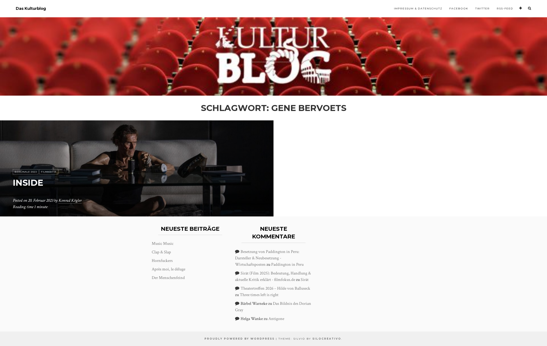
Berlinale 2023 (26, 171)
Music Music (163, 243)
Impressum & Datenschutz (418, 8)
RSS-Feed (505, 8)
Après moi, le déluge (168, 269)
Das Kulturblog (31, 8)
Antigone (276, 318)
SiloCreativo (326, 338)
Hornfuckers (162, 260)
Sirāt (305, 279)
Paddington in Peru (287, 264)
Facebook (458, 8)
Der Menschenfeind (168, 277)
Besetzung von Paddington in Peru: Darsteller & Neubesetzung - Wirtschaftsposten (267, 258)
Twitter (482, 8)
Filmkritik (49, 171)
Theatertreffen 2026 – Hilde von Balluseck (275, 288)
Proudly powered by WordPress (239, 338)
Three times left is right (259, 295)
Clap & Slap (161, 252)
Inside (28, 182)
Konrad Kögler (70, 200)
